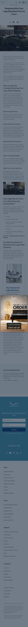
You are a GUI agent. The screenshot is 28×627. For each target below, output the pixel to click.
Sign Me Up (14, 328)
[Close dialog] (25, 297)
